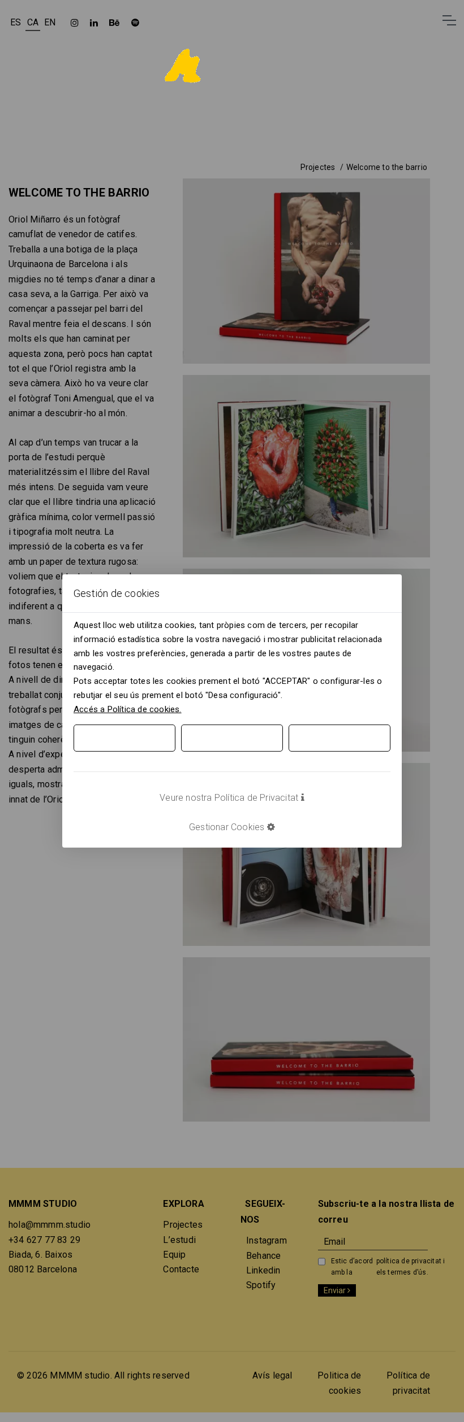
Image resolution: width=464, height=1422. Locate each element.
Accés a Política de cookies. (128, 709)
